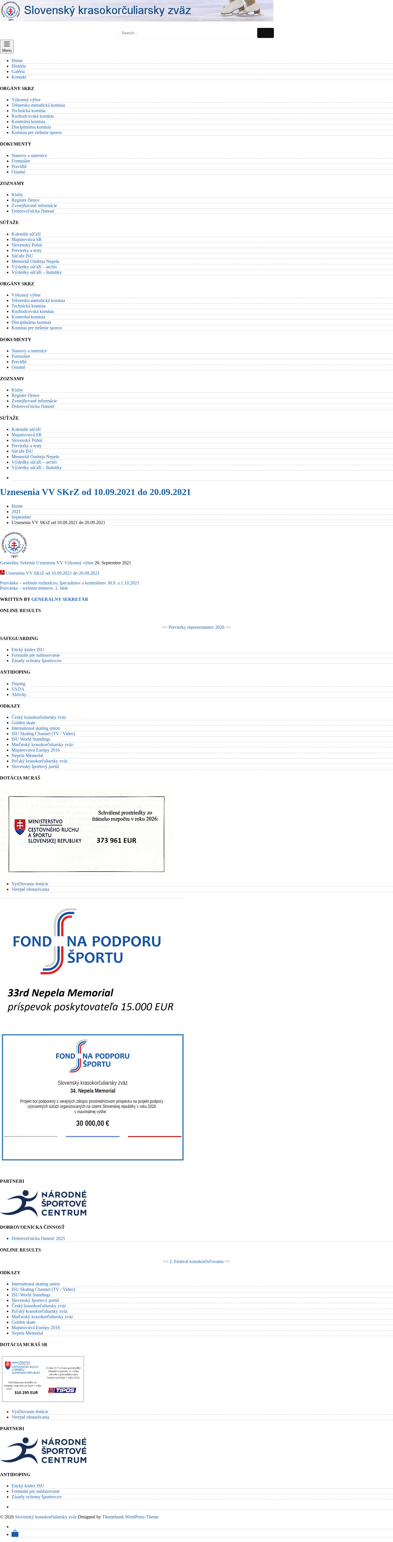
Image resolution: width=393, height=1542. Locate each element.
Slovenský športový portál (35, 766)
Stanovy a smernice (29, 155)
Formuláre (21, 160)
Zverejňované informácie (34, 205)
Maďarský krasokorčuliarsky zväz (42, 744)
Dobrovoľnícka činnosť (33, 211)
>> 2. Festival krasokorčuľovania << (196, 1261)
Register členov (26, 200)
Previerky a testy (27, 250)
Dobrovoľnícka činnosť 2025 (38, 1238)
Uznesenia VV (49, 562)
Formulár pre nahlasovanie (36, 655)
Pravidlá (19, 166)
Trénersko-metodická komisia (38, 105)
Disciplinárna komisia (31, 127)
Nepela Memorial (27, 755)
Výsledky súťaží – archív (34, 266)
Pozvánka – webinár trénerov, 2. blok (34, 588)
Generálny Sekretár (17, 562)
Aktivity (19, 694)
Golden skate (23, 722)
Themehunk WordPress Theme (130, 1516)
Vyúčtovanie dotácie (30, 883)
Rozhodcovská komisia (33, 116)
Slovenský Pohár (27, 244)
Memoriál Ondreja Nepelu (35, 261)
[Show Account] (15, 1534)
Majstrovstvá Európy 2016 (36, 750)
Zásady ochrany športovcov (37, 660)
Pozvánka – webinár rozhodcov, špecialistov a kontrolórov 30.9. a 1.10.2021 (69, 582)
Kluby (17, 194)
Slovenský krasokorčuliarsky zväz (46, 1516)
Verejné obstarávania (30, 889)
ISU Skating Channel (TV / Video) (43, 733)
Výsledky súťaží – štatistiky (37, 272)
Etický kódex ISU (28, 649)
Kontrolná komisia (28, 121)
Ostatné (18, 171)
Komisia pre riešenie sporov (37, 132)
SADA (18, 689)
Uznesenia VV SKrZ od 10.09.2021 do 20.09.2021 (95, 492)
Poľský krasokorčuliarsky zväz (40, 760)
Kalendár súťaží (26, 234)
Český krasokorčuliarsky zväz (39, 717)
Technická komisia (28, 110)
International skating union (36, 728)
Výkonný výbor (26, 99)
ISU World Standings (31, 739)
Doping (18, 683)
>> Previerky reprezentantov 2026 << (196, 627)
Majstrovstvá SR (27, 239)
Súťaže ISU (22, 255)
